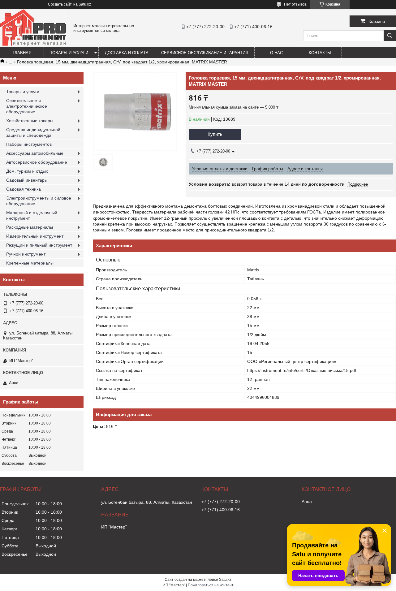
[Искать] (390, 35)
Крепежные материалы (30, 263)
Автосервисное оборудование (36, 162)
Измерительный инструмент (34, 236)
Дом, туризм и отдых (27, 171)
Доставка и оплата (126, 52)
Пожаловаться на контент (211, 585)
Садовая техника (23, 189)
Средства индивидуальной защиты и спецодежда (33, 132)
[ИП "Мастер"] (33, 44)
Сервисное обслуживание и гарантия (204, 52)
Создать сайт (60, 4)
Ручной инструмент (25, 254)
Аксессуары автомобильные (34, 153)
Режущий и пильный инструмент (39, 245)
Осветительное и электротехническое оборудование (26, 106)
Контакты (320, 52)
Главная (22, 52)
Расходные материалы (29, 227)
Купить (215, 134)
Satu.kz (225, 579)
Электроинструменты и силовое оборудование (38, 201)
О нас (276, 52)
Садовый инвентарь (26, 180)
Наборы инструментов (29, 144)
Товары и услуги (69, 52)
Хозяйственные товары (29, 120)
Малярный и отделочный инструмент (31, 215)
